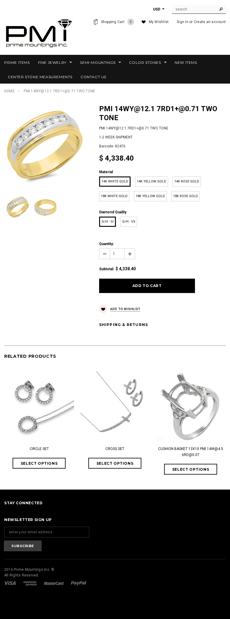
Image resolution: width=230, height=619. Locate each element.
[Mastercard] (54, 583)
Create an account (210, 22)
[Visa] (10, 583)
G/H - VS (128, 222)
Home (9, 91)
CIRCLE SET (39, 449)
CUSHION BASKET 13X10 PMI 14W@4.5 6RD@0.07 (190, 452)
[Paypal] (79, 583)
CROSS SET (114, 449)
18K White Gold (114, 196)
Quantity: (106, 244)
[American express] (30, 583)
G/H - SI (108, 222)
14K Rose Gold (186, 181)
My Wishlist (159, 22)
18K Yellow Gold (150, 196)
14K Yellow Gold (151, 181)
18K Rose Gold (185, 196)
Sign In (182, 22)
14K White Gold (115, 181)
